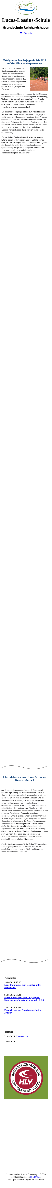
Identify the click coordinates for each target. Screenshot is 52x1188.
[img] (26, 8)
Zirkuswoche (22, 1036)
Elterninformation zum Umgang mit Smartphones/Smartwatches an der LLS (24, 998)
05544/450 (35, 1177)
